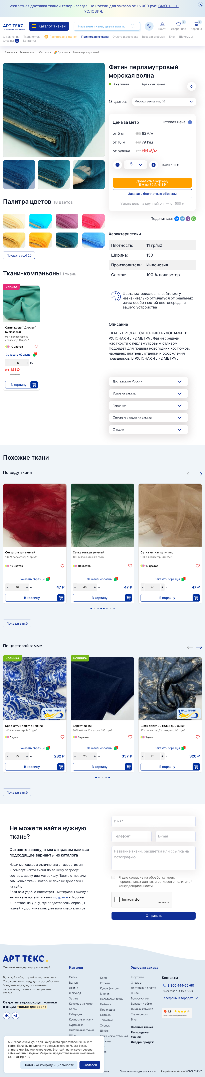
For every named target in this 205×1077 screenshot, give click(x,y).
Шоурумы (186, 36)
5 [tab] (104, 608)
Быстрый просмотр (21, 314)
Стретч (105, 983)
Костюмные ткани (81, 1019)
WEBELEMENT (194, 1071)
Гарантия (120, 405)
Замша (73, 998)
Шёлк (72, 1035)
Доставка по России (127, 381)
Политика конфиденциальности (138, 1071)
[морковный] (40, 240)
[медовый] (14, 240)
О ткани (118, 429)
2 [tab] (94, 608)
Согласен (90, 1065)
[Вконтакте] (6, 1015)
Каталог (76, 967)
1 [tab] (91, 608)
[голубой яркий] (40, 221)
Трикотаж (106, 1020)
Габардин (75, 1014)
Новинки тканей (142, 1027)
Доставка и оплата (143, 987)
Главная (10, 52)
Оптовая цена (174, 122)
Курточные (76, 1024)
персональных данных (136, 882)
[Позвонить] (149, 26)
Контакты (29, 40)
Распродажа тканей (63, 36)
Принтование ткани (95, 36)
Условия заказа (124, 393)
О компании (11, 36)
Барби (73, 1009)
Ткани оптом (31, 36)
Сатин (73, 977)
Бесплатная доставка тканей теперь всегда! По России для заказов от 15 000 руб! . (93, 8)
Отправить (154, 915)
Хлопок (105, 1025)
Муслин (105, 993)
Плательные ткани (81, 1030)
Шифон (105, 1030)
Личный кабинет (142, 1009)
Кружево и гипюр (80, 1003)
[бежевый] (14, 221)
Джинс (73, 987)
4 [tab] (101, 608)
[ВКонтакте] (176, 218)
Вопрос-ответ (140, 998)
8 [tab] (114, 608)
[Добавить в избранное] (36, 346)
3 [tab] (97, 608)
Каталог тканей (52, 26)
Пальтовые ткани (111, 999)
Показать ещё (18, 255)
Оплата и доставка (125, 36)
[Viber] (188, 218)
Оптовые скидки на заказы (132, 417)
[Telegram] (182, 218)
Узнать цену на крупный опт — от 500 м (152, 203)
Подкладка (107, 1009)
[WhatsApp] (193, 218)
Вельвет (105, 1041)
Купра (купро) (109, 988)
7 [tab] (110, 608)
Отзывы (10, 40)
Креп (103, 977)
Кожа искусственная (114, 1036)
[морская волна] (67, 240)
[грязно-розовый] (67, 221)
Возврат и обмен (153, 36)
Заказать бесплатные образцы (152, 194)
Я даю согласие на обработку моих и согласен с (156, 881)
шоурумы (60, 897)
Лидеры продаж (142, 1042)
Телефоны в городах (177, 998)
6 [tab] (107, 608)
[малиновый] (93, 221)
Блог (172, 36)
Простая (63, 52)
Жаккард (75, 993)
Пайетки (105, 1004)
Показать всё (17, 623)
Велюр (73, 982)
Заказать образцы (18, 354)
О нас (135, 993)
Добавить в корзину (152, 183)
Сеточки (44, 52)
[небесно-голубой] (93, 240)
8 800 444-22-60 (181, 985)
